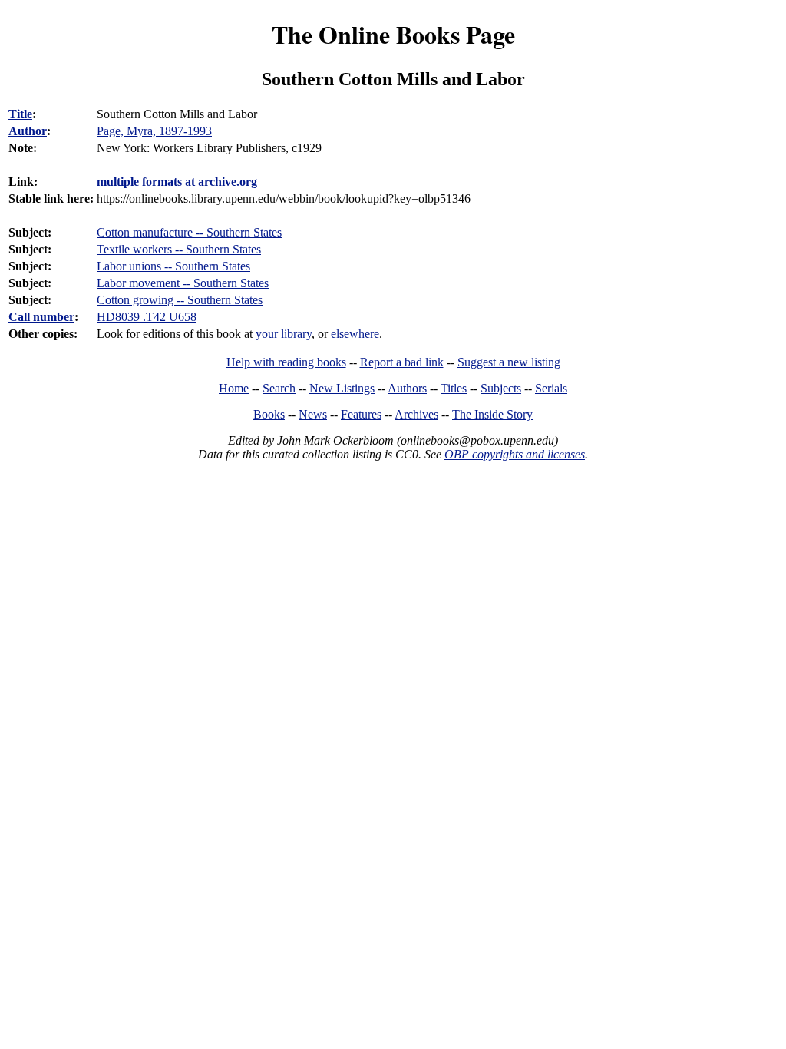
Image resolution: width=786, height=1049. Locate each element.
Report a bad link (402, 362)
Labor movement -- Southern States (183, 283)
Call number (41, 316)
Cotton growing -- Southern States (180, 299)
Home (234, 388)
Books (269, 414)
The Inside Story (492, 414)
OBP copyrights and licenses (514, 454)
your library (284, 333)
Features (361, 414)
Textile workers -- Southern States (179, 249)
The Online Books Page (393, 34)
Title (20, 114)
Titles (454, 388)
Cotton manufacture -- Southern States (189, 232)
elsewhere (355, 333)
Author (27, 130)
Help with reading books (286, 362)
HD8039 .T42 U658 (146, 316)
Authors (407, 388)
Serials (551, 388)
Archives (416, 414)
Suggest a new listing (508, 362)
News (313, 414)
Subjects (501, 388)
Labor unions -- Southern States (173, 266)
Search (279, 388)
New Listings (342, 388)
